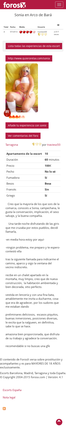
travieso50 (53, 144)
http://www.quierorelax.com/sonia (29, 58)
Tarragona (12, 144)
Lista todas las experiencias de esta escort (34, 46)
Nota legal (9, 397)
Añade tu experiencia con (27, 125)
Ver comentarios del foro (23, 135)
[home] (16, 4)
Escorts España (12, 390)
